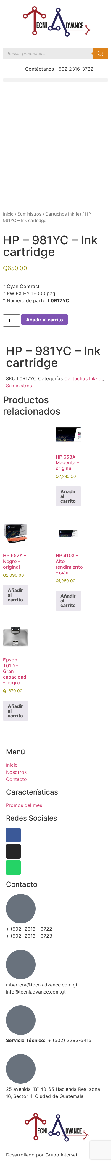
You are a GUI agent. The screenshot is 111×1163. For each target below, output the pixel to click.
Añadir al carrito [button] (68, 496)
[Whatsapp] (13, 867)
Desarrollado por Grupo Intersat (42, 1155)
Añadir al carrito (44, 320)
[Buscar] (100, 53)
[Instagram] (13, 851)
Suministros (29, 214)
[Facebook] (13, 835)
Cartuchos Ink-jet (63, 214)
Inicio (8, 214)
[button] (55, 80)
